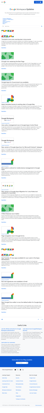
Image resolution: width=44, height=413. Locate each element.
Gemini (4, 20)
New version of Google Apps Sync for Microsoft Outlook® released (21, 147)
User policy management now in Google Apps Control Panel (19, 125)
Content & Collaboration (8, 19)
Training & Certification (20, 399)
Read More (3, 47)
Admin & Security (7, 21)
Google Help (4, 387)
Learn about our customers (8, 342)
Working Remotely (19, 384)
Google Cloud (32, 378)
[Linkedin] (20, 369)
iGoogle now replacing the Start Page (12, 61)
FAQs (17, 393)
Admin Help (4, 378)
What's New (4, 393)
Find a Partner (19, 387)
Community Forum (6, 384)
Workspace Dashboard (6, 390)
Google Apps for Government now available (14, 82)
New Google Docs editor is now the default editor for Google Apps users (21, 303)
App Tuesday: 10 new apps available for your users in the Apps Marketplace (20, 258)
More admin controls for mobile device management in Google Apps (20, 168)
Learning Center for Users (7, 381)
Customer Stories (19, 381)
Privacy (26, 405)
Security (17, 378)
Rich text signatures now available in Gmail (14, 281)
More (4, 23)
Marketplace (18, 390)
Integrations (18, 396)
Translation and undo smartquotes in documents (16, 39)
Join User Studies (33, 393)
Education (5, 22)
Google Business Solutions (34, 387)
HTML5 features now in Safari (10, 214)
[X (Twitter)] (18, 369)
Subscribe (38, 2)
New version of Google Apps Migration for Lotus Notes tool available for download (19, 192)
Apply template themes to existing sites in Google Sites (18, 104)
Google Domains (32, 381)
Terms (29, 405)
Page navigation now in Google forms (12, 236)
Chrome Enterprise (33, 384)
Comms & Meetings (7, 18)
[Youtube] (15, 369)
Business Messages (33, 390)
